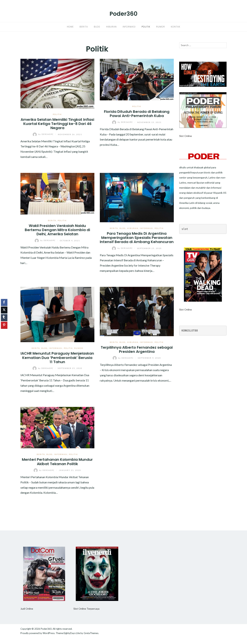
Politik (146, 26)
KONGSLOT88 (190, 330)
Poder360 (123, 14)
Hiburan (111, 26)
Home (70, 26)
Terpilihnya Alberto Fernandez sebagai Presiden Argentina (137, 349)
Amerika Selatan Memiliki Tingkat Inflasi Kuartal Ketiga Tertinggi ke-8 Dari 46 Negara (57, 124)
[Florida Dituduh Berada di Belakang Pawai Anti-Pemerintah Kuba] (137, 79)
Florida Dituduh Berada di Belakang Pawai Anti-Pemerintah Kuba (136, 113)
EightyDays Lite (72, 633)
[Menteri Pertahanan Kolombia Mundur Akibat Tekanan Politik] (57, 427)
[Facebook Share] (4, 302)
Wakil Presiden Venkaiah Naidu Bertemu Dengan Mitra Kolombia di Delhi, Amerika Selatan (57, 230)
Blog (97, 26)
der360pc (46, 134)
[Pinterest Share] (4, 325)
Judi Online (26, 608)
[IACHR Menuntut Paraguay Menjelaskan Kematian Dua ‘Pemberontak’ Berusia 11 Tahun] (57, 314)
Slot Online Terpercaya (86, 608)
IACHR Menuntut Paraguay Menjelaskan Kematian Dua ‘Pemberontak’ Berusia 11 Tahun (57, 357)
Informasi (129, 26)
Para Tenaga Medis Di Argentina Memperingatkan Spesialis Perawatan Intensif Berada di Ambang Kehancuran (137, 237)
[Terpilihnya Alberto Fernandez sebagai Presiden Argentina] (137, 311)
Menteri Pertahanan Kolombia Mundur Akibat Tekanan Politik (57, 461)
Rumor (160, 26)
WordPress (49, 633)
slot (185, 229)
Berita (84, 26)
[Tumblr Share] (4, 317)
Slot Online (185, 135)
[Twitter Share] (4, 310)
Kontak (175, 26)
